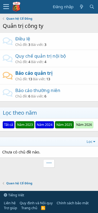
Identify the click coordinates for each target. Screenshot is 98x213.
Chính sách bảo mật (73, 202)
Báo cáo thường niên (37, 90)
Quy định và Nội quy (36, 202)
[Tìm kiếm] (92, 7)
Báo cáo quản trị (34, 73)
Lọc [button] (89, 141)
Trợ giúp (10, 207)
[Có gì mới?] (81, 7)
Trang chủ (29, 207)
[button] (6, 7)
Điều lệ (22, 39)
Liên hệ (10, 202)
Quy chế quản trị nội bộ (40, 56)
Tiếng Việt (15, 195)
